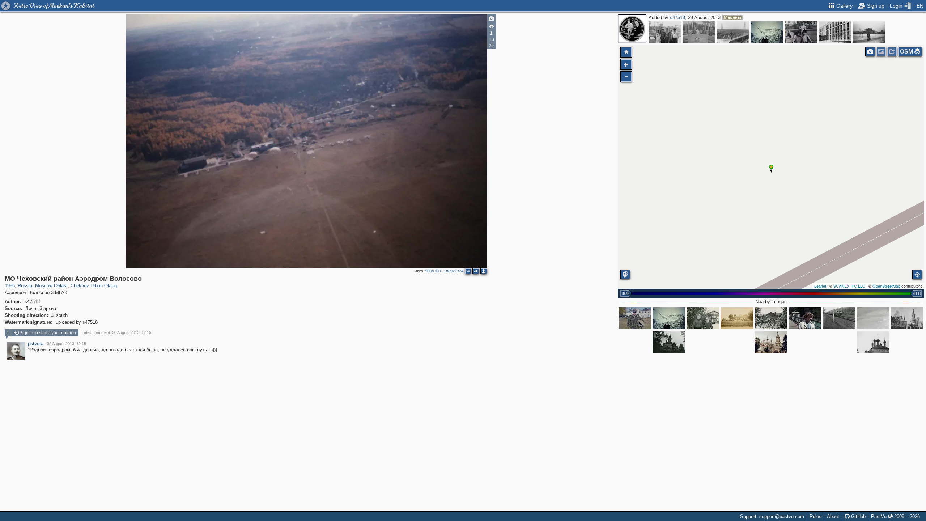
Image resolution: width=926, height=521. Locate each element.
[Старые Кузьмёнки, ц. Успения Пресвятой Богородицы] (771, 342)
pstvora (35, 343)
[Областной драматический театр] (869, 32)
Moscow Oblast (51, 285)
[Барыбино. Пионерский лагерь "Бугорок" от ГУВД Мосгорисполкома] (665, 32)
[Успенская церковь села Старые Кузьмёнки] (873, 342)
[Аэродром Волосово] (767, 32)
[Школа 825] (801, 32)
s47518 (677, 17)
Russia (25, 285)
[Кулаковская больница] (771, 318)
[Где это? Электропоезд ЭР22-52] (839, 318)
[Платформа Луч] (805, 318)
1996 (10, 285)
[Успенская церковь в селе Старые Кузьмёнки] (669, 342)
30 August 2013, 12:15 (66, 344)
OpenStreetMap (886, 286)
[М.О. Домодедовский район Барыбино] (733, 32)
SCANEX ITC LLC (849, 286)
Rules (815, 516)
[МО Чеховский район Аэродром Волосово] (771, 167)
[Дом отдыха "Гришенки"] (703, 318)
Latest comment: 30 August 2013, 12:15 (116, 332)
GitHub (858, 516)
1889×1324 (453, 271)
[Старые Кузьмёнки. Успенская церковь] (907, 318)
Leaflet (820, 286)
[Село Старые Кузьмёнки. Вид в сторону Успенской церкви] (873, 318)
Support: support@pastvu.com (772, 516)
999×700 (433, 271)
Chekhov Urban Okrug (94, 285)
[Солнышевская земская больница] (737, 318)
